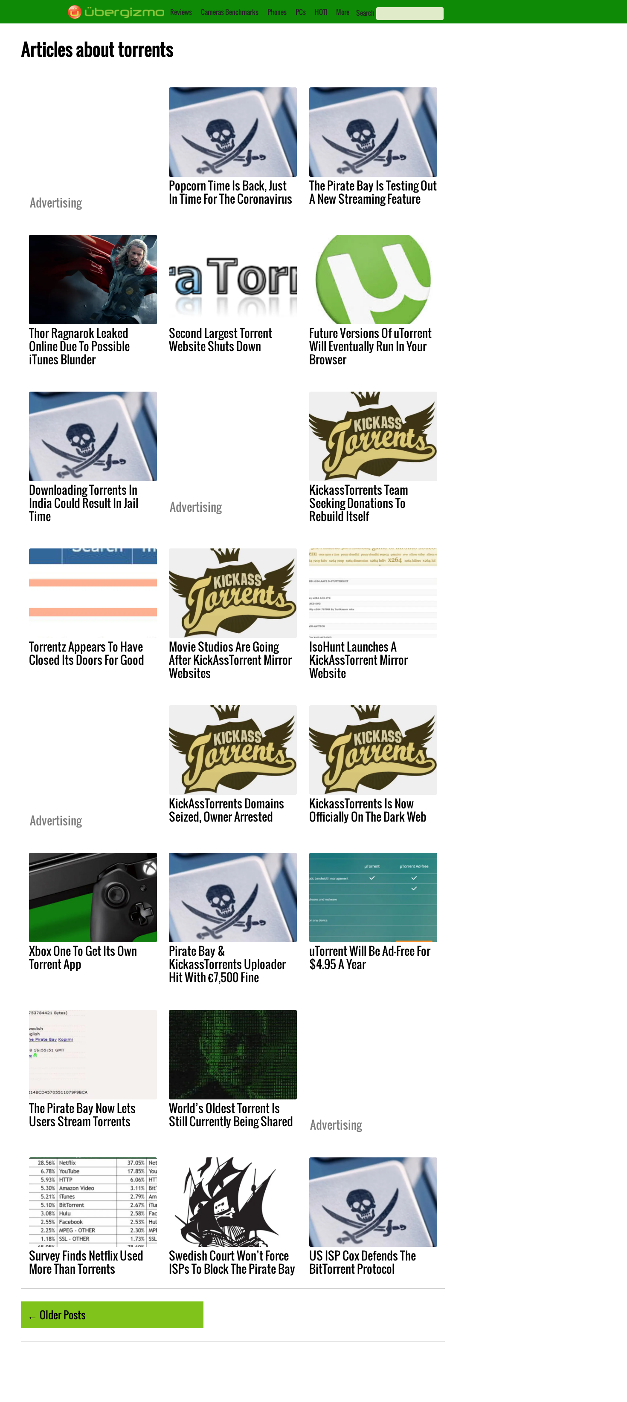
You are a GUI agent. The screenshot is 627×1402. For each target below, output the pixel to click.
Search (365, 13)
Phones (277, 12)
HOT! (321, 12)
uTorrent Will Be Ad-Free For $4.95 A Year (369, 957)
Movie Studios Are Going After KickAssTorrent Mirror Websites (230, 659)
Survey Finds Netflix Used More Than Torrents (86, 1262)
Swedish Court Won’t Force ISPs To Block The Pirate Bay (232, 1262)
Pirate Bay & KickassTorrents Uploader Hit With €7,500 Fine (227, 964)
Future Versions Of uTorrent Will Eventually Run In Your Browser (370, 346)
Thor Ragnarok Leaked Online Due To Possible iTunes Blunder (79, 346)
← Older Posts (56, 1314)
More (342, 12)
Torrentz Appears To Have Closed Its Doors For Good (86, 653)
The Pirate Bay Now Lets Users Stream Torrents (82, 1114)
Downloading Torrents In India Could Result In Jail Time (83, 503)
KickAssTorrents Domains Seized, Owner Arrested (226, 810)
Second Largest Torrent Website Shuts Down (220, 339)
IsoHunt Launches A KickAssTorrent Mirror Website (358, 659)
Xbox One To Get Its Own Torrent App (83, 957)
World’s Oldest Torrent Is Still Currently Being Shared (231, 1114)
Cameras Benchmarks (229, 12)
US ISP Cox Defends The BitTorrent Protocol (362, 1262)
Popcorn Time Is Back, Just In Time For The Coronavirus (230, 192)
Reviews (181, 12)
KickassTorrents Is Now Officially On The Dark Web (368, 810)
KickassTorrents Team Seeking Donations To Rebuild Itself (358, 503)
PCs (301, 12)
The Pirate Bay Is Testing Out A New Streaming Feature (373, 192)
